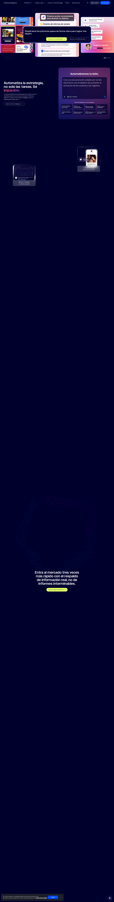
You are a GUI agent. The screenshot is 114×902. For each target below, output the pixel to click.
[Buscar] (87, 2)
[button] (6, 58)
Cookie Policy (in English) (41, 898)
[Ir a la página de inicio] (10, 2)
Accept (53, 897)
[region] (32, 897)
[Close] (61, 897)
